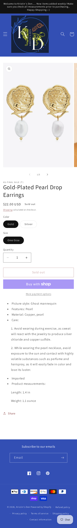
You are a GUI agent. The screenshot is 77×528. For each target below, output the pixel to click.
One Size (16, 241)
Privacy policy (19, 513)
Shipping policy (61, 513)
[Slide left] (29, 174)
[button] (5, 34)
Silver (30, 225)
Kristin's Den (23, 506)
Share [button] (11, 413)
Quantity (8, 249)
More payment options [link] (38, 294)
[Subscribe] (62, 458)
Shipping (7, 209)
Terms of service (40, 513)
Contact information (41, 519)
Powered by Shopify (41, 506)
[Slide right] (47, 174)
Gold (13, 225)
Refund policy (62, 507)
